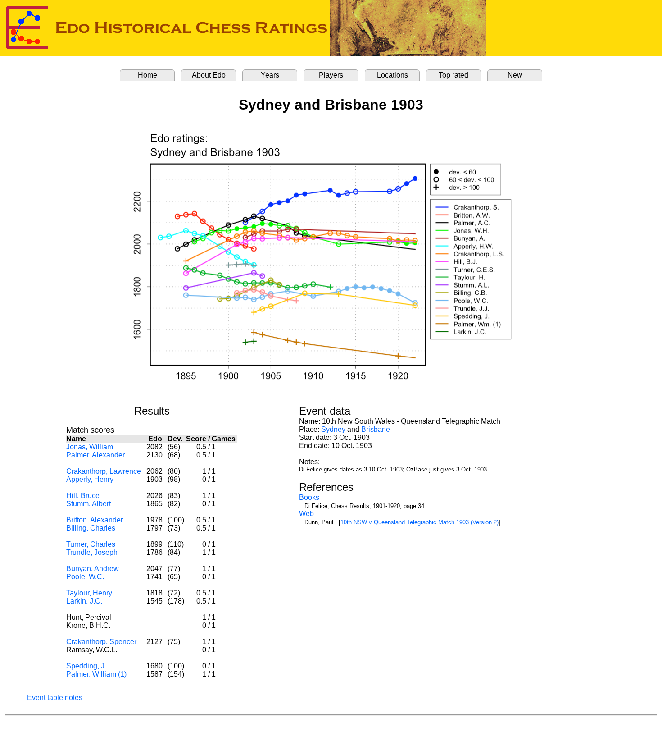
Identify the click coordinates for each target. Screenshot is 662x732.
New (515, 75)
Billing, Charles (90, 528)
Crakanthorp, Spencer (101, 641)
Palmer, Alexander (95, 455)
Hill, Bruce (83, 495)
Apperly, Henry (89, 479)
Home (147, 75)
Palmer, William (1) (96, 674)
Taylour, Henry (89, 593)
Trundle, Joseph (92, 552)
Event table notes (54, 697)
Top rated (453, 75)
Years (270, 75)
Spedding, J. (86, 666)
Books (309, 497)
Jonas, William (89, 447)
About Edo (209, 75)
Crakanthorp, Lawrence (103, 471)
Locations (392, 75)
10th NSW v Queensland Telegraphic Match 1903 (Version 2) (419, 522)
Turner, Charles (90, 544)
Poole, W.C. (85, 577)
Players (331, 75)
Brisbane (375, 429)
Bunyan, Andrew (92, 568)
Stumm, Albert (88, 504)
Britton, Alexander (94, 520)
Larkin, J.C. (84, 601)
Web (306, 513)
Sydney (333, 429)
